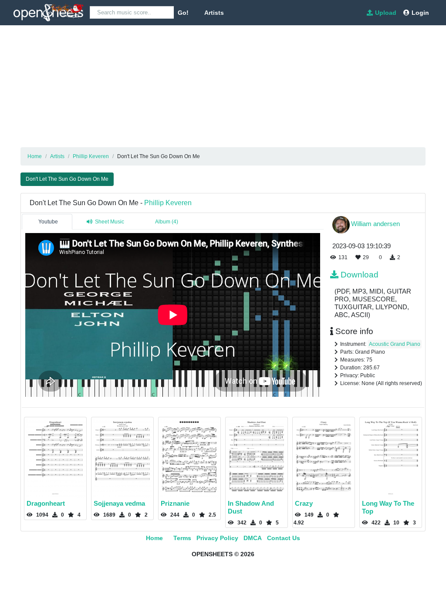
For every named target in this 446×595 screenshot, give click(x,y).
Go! (183, 12)
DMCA (252, 537)
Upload (385, 12)
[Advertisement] (223, 86)
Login (420, 12)
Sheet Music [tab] (109, 222)
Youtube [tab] (48, 222)
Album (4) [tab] (166, 222)
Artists (214, 12)
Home (154, 537)
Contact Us (283, 537)
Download (359, 274)
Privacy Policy (217, 537)
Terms (182, 537)
